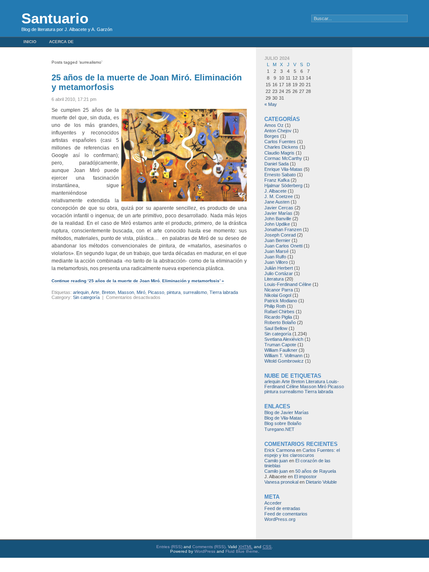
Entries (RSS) (169, 546)
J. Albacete (275, 190)
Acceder (273, 502)
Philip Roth (275, 306)
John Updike (277, 224)
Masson (126, 292)
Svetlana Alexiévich (283, 339)
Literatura (274, 278)
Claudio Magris (279, 152)
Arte (95, 292)
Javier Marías (278, 213)
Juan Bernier (277, 240)
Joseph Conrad (280, 234)
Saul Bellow (275, 328)
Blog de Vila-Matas (283, 417)
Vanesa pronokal (281, 481)
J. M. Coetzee (278, 196)
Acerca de (61, 41)
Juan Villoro (276, 262)
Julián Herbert (278, 268)
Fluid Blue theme (241, 551)
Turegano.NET (279, 429)
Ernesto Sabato (280, 174)
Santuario (54, 18)
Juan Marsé (276, 251)
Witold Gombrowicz (284, 360)
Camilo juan (276, 460)
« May (270, 104)
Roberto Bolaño (280, 322)
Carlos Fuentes (280, 141)
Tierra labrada (223, 292)
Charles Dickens (281, 146)
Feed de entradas (282, 508)
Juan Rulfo (275, 256)
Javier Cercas (278, 207)
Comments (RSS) (208, 546)
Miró (141, 292)
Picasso (156, 292)
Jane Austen (276, 201)
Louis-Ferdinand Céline (287, 284)
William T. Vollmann (283, 355)
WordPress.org (279, 519)
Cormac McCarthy (283, 158)
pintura (174, 292)
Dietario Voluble (321, 481)
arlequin (81, 292)
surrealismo (195, 292)
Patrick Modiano (280, 300)
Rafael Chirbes (279, 311)
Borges (271, 136)
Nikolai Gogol (277, 295)
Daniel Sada (276, 163)
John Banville (277, 218)
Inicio (29, 41)
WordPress (204, 551)
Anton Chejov (278, 130)
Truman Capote (280, 344)
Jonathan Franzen (283, 229)
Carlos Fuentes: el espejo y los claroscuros (302, 453)
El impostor (305, 476)
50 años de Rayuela (315, 471)
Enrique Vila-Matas (283, 169)
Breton (108, 292)
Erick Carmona (279, 450)
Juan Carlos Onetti (283, 245)
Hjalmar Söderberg (283, 185)
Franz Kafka (276, 180)
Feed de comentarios (286, 513)
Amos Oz (274, 125)
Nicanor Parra (278, 289)
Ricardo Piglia (278, 316)
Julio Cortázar (278, 273)
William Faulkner (280, 350)
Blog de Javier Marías (286, 412)
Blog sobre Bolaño (282, 423)
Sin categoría (86, 297)
